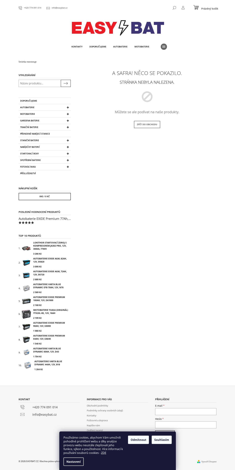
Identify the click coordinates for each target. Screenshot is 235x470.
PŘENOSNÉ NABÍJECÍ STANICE (35, 133)
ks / (44, 196)
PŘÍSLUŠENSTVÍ (28, 173)
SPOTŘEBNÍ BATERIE (30, 160)
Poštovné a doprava (97, 420)
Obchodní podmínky (97, 405)
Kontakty (91, 415)
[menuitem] (77, 47)
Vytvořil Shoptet (209, 461)
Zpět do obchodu (147, 124)
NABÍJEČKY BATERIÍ (30, 146)
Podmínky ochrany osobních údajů (105, 410)
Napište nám (93, 425)
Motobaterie (27, 114)
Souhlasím (161, 440)
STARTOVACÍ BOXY (29, 153)
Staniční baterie (29, 140)
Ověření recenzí (95, 430)
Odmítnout (138, 440)
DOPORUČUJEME (28, 100)
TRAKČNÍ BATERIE (29, 127)
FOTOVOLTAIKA (28, 166)
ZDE (103, 453)
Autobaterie (27, 107)
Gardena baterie (29, 120)
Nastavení (73, 462)
